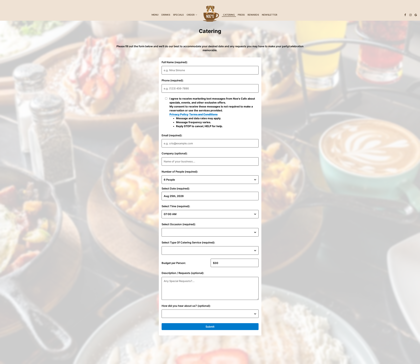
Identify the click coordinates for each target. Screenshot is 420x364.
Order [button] (191, 14)
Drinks (165, 14)
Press (241, 14)
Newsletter (269, 14)
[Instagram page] (410, 14)
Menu (155, 14)
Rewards (253, 14)
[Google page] (415, 14)
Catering (229, 14)
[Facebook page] (405, 14)
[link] (210, 14)
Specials (178, 14)
